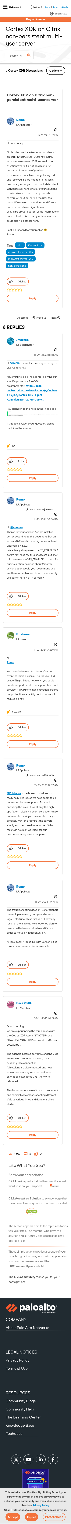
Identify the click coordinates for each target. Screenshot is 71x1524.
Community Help (20, 1409)
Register (36, 7)
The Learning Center (23, 1417)
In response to (41, 509)
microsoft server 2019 (20, 251)
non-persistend (17, 265)
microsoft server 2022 (20, 258)
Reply (32, 298)
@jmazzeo (16, 527)
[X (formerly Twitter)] (16, 1459)
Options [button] (54, 70)
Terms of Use (17, 1368)
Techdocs (14, 1433)
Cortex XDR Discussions (25, 70)
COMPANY (16, 1319)
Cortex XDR (35, 245)
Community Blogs (21, 1401)
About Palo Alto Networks (27, 1327)
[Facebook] (53, 1459)
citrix (20, 245)
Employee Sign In (60, 7)
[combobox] (20, 55)
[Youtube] (28, 1459)
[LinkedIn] (41, 1459)
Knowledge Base (20, 1425)
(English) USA (61, 14)
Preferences (54, 1517)
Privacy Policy (41, 1505)
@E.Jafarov (14, 793)
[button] (12, 1517)
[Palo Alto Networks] (35, 1308)
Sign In (47, 7)
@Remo (15, 363)
